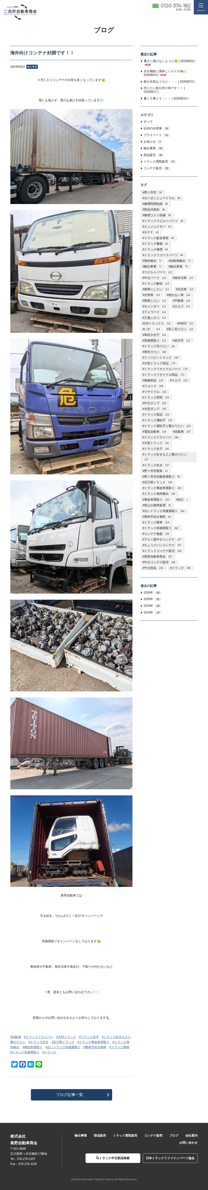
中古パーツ (155, 277)
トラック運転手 (158, 420)
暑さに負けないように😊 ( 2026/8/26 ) (169, 62)
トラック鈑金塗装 (159, 238)
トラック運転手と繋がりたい (167, 426)
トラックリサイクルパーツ (165, 369)
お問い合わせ (188, 1142)
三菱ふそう (155, 317)
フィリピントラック (161, 357)
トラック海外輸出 (159, 493)
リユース (153, 386)
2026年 (151, 592)
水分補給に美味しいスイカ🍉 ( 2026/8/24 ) (165, 73)
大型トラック (67, 1037)
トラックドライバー (39, 1037)
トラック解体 (156, 283)
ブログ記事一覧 (69, 1095)
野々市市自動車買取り (162, 476)
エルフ (182, 306)
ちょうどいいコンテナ (162, 545)
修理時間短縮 (156, 203)
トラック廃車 (120, 1047)
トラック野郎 (156, 397)
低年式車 (183, 277)
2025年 (151, 599)
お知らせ (152, 141)
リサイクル (155, 391)
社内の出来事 (156, 128)
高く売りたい (180, 329)
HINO (186, 323)
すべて (148, 121)
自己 (183, 499)
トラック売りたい (159, 346)
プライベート (156, 135)
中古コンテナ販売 (159, 562)
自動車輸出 (180, 260)
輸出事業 (153, 148)
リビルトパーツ (158, 272)
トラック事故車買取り (94, 1042)
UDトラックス (157, 323)
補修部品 (153, 380)
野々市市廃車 (156, 471)
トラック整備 (156, 243)
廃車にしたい (156, 289)
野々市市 (153, 192)
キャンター (155, 306)
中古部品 (153, 568)
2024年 (151, 605)
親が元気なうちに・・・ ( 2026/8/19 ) (169, 81)
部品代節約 (154, 209)
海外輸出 (153, 260)
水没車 (185, 289)
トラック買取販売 (159, 161)
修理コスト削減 (157, 215)
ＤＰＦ (151, 232)
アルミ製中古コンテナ (162, 539)
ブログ (174, 1135)
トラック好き (39, 1042)
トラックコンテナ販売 (162, 550)
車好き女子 (155, 334)
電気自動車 (155, 431)
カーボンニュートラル (162, 198)
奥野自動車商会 (158, 556)
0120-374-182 (176, 6)
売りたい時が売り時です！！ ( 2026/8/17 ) (164, 89)
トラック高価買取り (25, 1052)
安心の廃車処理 (157, 505)
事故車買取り (33, 1047)
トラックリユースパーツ (163, 255)
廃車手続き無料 (95, 1047)
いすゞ (152, 329)
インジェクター (157, 226)
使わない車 (179, 295)
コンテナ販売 (156, 168)
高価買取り (155, 340)
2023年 (151, 612)
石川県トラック (64, 1042)
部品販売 (153, 155)
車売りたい (155, 352)
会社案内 (191, 1135)
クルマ (179, 380)
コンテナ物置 (156, 533)
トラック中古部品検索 (114, 1158)
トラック (50, 1052)
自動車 (16, 1037)
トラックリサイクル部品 (164, 374)
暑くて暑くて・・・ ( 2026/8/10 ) (166, 98)
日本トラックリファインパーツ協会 (170, 1158)
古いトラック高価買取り (64, 1047)
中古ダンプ (155, 403)
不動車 (182, 300)
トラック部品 (156, 414)
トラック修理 (156, 249)
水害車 (152, 295)
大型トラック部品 (159, 363)
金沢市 (182, 340)
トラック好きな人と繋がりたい (165, 457)
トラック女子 (90, 1037)
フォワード (155, 312)
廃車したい (155, 300)
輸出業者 (179, 266)
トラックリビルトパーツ (163, 221)
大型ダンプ (155, 408)
